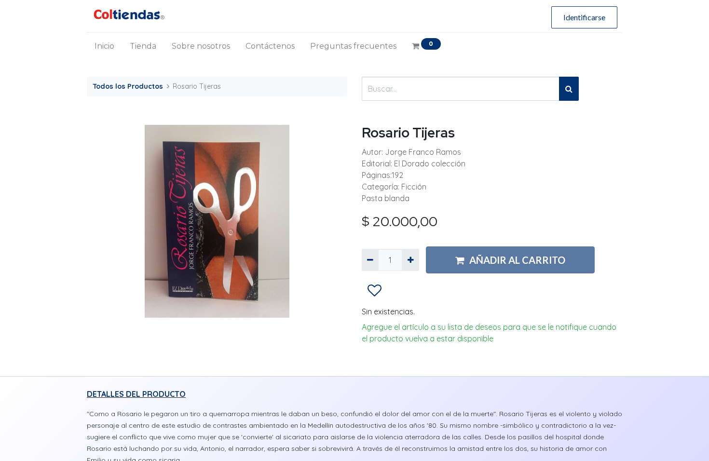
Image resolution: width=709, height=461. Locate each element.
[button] (374, 291)
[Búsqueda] (569, 89)
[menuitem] (104, 46)
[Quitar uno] (370, 260)
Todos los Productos (128, 86)
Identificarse (584, 17)
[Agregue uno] (410, 260)
